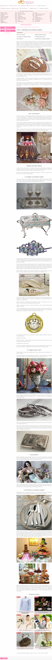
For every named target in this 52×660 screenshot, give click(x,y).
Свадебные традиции (5, 8)
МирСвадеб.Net (19, 27)
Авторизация (8, 27)
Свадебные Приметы (43, 8)
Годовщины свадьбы (35, 27)
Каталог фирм (16, 8)
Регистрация (8, 30)
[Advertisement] (7, 41)
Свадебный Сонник (33, 8)
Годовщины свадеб (32, 5)
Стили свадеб (24, 8)
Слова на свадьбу (13, 5)
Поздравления (23, 5)
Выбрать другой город (26, 24)
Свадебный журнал (26, 27)
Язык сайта (4, 658)
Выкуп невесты (4, 5)
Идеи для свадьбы (42, 5)
